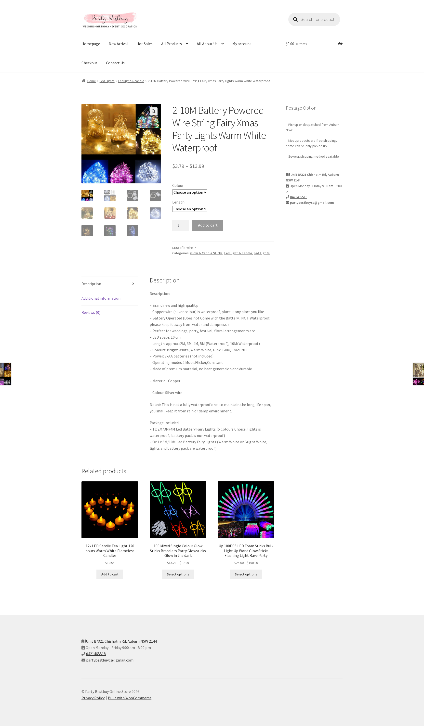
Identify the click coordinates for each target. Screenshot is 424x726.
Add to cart (208, 225)
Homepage (90, 43)
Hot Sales (144, 43)
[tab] (109, 284)
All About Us (207, 43)
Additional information (100, 298)
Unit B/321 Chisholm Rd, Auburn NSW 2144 (121, 641)
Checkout (89, 62)
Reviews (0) (90, 312)
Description (91, 283)
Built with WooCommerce (129, 697)
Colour (178, 185)
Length (178, 202)
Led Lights (107, 81)
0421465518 (298, 197)
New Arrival (118, 43)
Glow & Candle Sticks (206, 253)
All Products (171, 43)
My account (241, 43)
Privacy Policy (93, 697)
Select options (178, 574)
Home (91, 81)
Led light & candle (131, 81)
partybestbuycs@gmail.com (312, 202)
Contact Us (115, 62)
